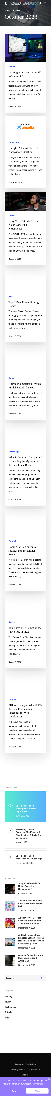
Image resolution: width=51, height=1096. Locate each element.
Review (11, 215)
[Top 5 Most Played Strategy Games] (25, 305)
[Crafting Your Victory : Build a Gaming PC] (25, 73)
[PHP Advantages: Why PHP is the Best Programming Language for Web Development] (25, 712)
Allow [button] (37, 1091)
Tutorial (12, 541)
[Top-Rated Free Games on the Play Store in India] (25, 631)
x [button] (49, 1078)
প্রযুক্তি (7, 1017)
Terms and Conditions (25, 1064)
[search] (40, 3)
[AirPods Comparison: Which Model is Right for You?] (25, 382)
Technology (13, 142)
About (25, 1075)
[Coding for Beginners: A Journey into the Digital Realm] (25, 550)
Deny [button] (14, 1091)
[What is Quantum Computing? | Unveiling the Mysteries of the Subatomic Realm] (25, 464)
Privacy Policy (18, 1069)
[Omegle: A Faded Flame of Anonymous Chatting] (25, 152)
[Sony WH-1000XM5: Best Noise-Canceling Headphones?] (25, 228)
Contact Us (34, 1069)
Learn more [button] (37, 1084)
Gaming (11, 67)
